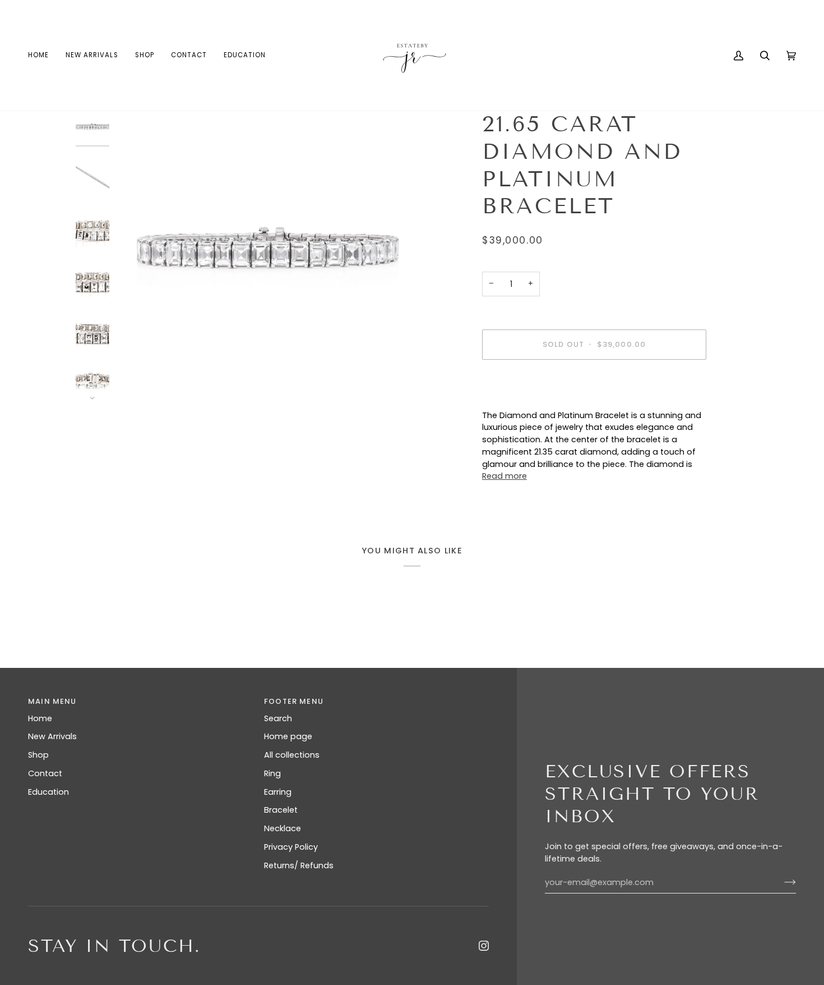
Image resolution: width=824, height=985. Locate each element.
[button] (145, 55)
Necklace (282, 828)
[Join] (781, 882)
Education (48, 792)
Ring (272, 773)
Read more (504, 476)
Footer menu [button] (293, 701)
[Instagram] (484, 946)
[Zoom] (267, 255)
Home (40, 718)
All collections (292, 754)
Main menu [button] (52, 701)
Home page (288, 736)
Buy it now (594, 383)
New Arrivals (52, 736)
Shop (38, 754)
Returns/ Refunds (299, 865)
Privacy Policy (291, 847)
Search (278, 718)
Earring (277, 792)
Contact (45, 773)
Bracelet (281, 810)
